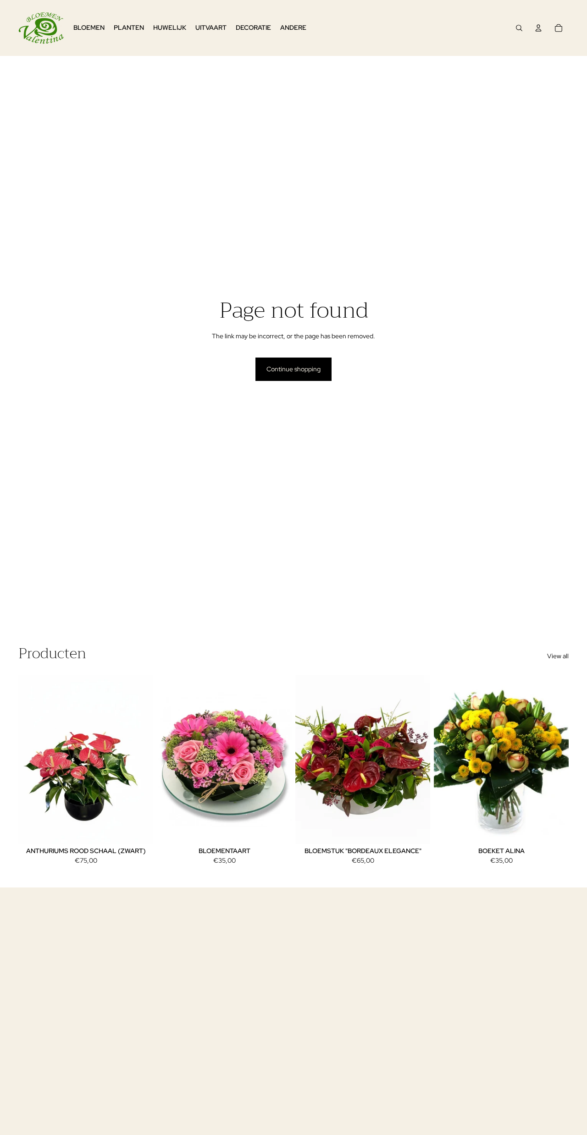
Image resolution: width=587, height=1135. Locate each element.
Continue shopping (293, 369)
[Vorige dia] (32, 759)
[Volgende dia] (139, 759)
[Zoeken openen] (519, 28)
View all (558, 656)
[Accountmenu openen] (538, 28)
